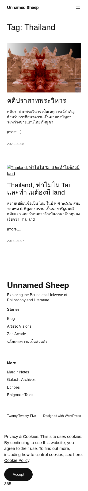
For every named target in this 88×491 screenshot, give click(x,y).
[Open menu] (78, 8)
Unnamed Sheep (23, 7)
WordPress (73, 416)
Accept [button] (18, 474)
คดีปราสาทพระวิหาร (36, 100)
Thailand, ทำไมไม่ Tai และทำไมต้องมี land (38, 188)
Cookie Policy (16, 460)
